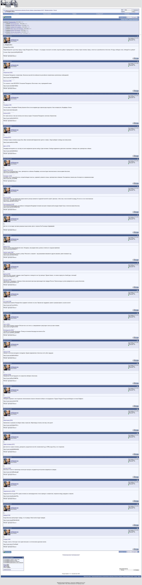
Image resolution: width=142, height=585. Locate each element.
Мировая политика (49, 10)
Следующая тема (75, 554)
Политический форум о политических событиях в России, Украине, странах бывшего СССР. (24, 10)
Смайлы (5, 565)
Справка (74, 13)
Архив (135, 576)
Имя (122, 9)
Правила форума (47, 13)
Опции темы (124, 19)
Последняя (134, 17)
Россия (55, 10)
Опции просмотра (133, 19)
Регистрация (16, 13)
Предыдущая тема (67, 554)
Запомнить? (136, 10)
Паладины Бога (12, 22)
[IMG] (5, 566)
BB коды (5, 564)
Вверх (139, 576)
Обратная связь (87, 576)
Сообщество (99, 13)
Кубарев (14, 40)
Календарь (127, 13)
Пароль (122, 11)
